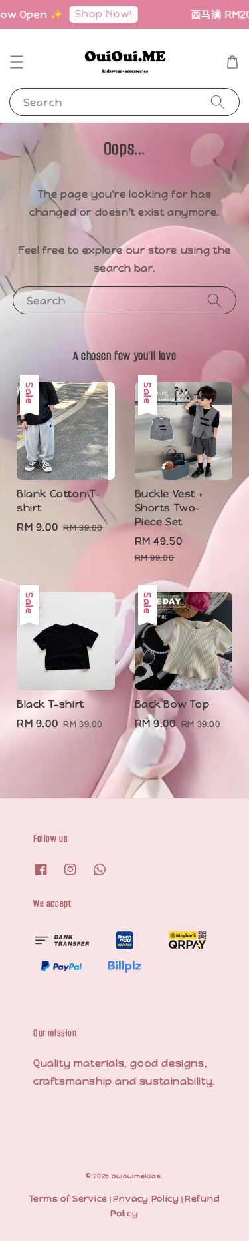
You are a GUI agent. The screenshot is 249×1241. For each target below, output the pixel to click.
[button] (16, 62)
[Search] (218, 102)
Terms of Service (68, 1198)
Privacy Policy (146, 1198)
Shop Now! (99, 13)
